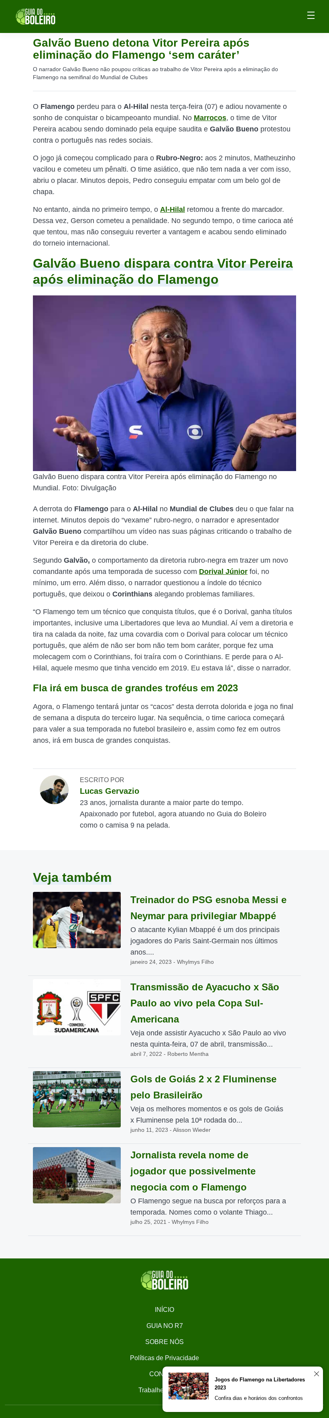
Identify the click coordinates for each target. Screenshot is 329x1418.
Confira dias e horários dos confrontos (259, 1398)
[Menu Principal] (311, 16)
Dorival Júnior (223, 572)
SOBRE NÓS (164, 1341)
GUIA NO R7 (164, 1325)
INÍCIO (164, 1309)
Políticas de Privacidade (164, 1357)
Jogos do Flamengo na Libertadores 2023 (260, 1384)
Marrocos (210, 118)
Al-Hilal (172, 209)
